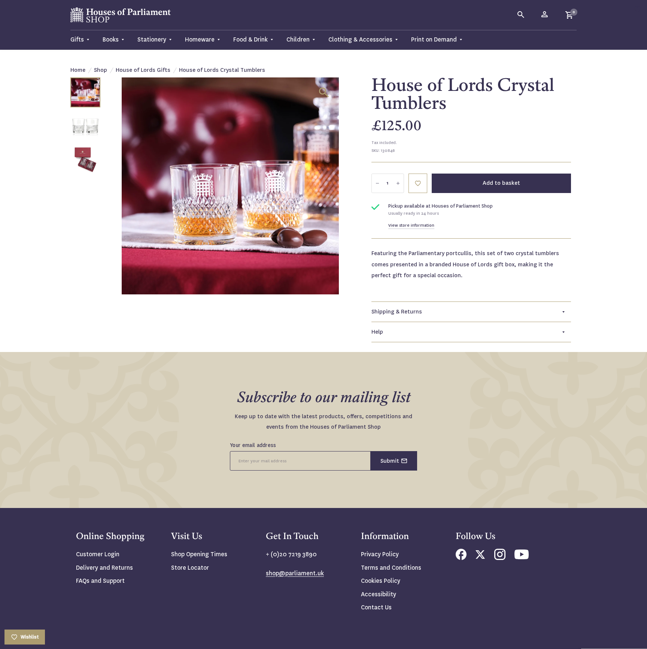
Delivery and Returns (104, 568)
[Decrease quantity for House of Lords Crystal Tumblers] (377, 183)
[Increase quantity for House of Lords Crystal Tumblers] (398, 183)
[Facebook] (461, 558)
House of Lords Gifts (143, 70)
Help (377, 332)
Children (298, 39)
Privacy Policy (380, 554)
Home (77, 70)
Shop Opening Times (199, 554)
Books (111, 39)
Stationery (151, 39)
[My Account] (545, 15)
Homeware (200, 39)
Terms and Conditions (391, 568)
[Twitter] (480, 557)
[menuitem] (83, 39)
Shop (100, 70)
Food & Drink (250, 39)
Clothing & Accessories (360, 39)
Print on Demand (434, 39)
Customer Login (97, 554)
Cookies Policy (380, 581)
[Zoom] (323, 92)
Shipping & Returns (396, 311)
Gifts (77, 39)
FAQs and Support (100, 581)
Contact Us (376, 607)
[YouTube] (521, 557)
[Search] (521, 15)
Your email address (253, 445)
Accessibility (378, 594)
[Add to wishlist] (638, 9)
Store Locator (190, 568)
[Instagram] (499, 558)
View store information (411, 225)
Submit (389, 461)
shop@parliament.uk (295, 573)
